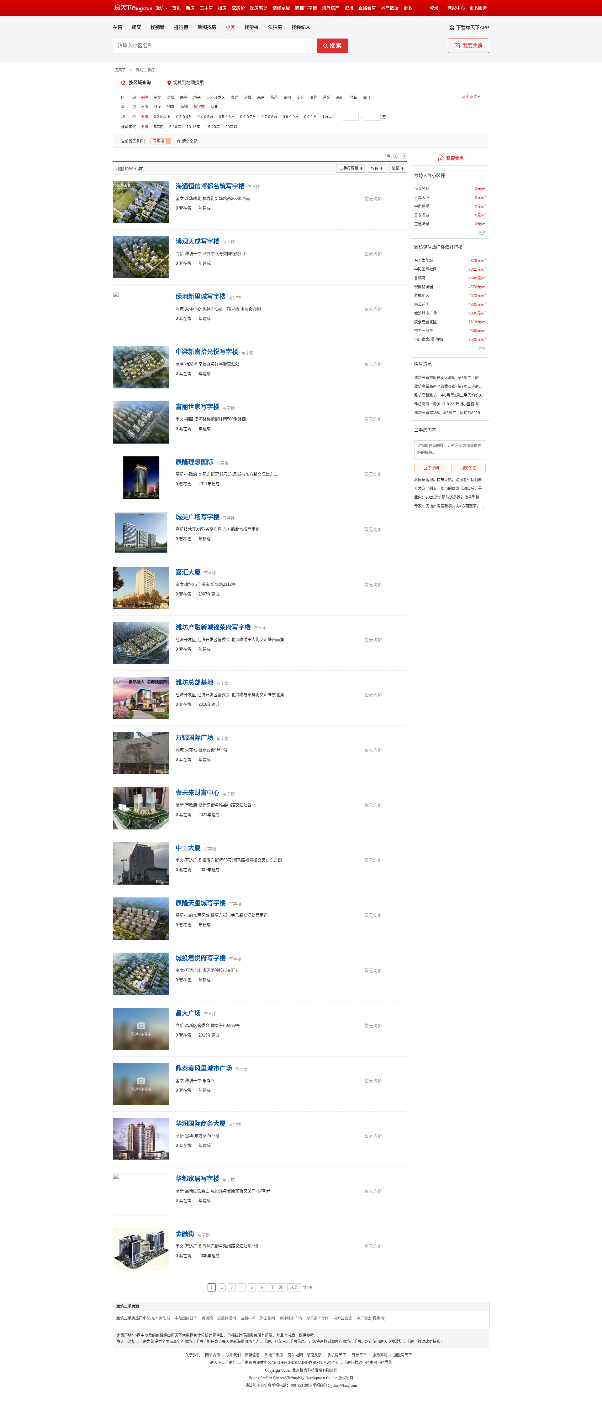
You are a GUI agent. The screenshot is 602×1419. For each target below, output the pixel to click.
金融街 (185, 1233)
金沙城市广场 (425, 313)
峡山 (366, 98)
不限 (144, 98)
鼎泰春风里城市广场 (204, 1068)
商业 (214, 107)
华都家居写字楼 (197, 1178)
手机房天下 (337, 1355)
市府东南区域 (197, 915)
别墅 (171, 107)
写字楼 (199, 107)
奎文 (157, 98)
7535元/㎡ (477, 339)
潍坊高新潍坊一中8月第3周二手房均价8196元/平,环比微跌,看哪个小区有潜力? (479, 395)
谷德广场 (213, 529)
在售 (117, 27)
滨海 (353, 98)
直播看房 (367, 8)
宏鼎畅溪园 (423, 287)
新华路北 (193, 198)
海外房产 (331, 8)
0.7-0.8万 (269, 117)
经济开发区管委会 (213, 639)
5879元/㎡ (477, 260)
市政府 (191, 474)
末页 (294, 1287)
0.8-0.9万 (290, 117)
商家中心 (456, 8)
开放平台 (360, 1355)
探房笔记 (258, 8)
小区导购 (384, 1362)
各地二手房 (273, 1355)
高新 (340, 98)
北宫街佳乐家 (197, 584)
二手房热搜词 (351, 1362)
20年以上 (233, 127)
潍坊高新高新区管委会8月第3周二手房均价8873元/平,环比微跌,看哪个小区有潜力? (483, 386)
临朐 (313, 98)
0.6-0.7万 (248, 117)
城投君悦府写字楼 (201, 958)
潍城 (170, 98)
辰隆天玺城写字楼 (201, 903)
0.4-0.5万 (205, 117)
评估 (260, 1362)
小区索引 (369, 1362)
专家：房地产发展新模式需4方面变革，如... (450, 506)
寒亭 (183, 98)
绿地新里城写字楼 (201, 296)
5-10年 (175, 127)
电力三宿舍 (423, 331)
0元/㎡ (480, 189)
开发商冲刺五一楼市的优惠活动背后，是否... (451, 488)
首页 (176, 8)
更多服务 (478, 8)
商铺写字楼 (306, 8)
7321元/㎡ (477, 269)
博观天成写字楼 (197, 241)
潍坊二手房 (145, 70)
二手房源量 (349, 168)
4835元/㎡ (477, 304)
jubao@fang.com (344, 1385)
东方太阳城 (423, 260)
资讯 (349, 8)
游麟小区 (421, 296)
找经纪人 (301, 27)
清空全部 (189, 141)
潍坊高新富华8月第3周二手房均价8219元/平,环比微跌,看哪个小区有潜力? (476, 413)
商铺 (184, 107)
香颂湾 (419, 278)
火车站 (191, 749)
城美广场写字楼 (197, 517)
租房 (222, 8)
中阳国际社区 (425, 269)
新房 (190, 8)
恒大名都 (421, 189)
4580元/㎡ (477, 278)
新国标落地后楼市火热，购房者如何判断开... (451, 480)
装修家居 (281, 8)
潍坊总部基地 (194, 682)
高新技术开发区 (190, 529)
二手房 (206, 8)
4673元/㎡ (477, 296)
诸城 (247, 98)
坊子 (197, 98)
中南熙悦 (421, 206)
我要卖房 (455, 158)
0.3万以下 (162, 117)
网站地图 (295, 1355)
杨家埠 (191, 363)
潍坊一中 (193, 253)
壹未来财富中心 (197, 792)
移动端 (423, 1341)
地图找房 (207, 27)
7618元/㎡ (477, 322)
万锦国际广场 (194, 737)
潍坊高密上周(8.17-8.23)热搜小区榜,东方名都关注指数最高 (463, 404)
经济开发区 (215, 98)
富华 (189, 1135)
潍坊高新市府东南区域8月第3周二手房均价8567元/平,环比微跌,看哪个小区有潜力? (483, 378)
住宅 (157, 107)
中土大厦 (188, 848)
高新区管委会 (197, 1025)
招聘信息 (252, 1355)
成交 (136, 27)
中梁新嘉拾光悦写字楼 (207, 351)
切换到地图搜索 (188, 82)
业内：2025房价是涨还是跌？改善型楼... (448, 497)
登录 (434, 8)
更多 (482, 233)
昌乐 (326, 98)
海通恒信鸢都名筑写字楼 (210, 186)
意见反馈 (314, 1355)
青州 (287, 98)
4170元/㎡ (477, 287)
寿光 (234, 98)
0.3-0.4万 (184, 117)
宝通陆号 (421, 224)
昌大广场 (188, 1013)
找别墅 (157, 27)
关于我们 (193, 1355)
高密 (261, 98)
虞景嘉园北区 (425, 322)
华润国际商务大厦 (201, 1123)
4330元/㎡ (477, 313)
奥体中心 (193, 308)
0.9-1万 (310, 117)
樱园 (189, 419)
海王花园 (421, 304)
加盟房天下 (403, 1355)
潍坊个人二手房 (258, 1341)
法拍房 (275, 27)
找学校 (252, 27)
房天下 (120, 70)
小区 (267, 1362)
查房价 (238, 8)
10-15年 (193, 127)
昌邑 (274, 98)
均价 (374, 168)
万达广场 (193, 860)
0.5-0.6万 (227, 117)
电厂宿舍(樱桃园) (428, 339)
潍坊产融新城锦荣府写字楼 (213, 627)
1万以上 (329, 117)
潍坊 (160, 8)
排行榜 (181, 27)
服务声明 (380, 1355)
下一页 (276, 1287)
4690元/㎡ (477, 331)
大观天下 (421, 197)
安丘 (300, 98)
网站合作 (212, 1355)
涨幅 (395, 168)
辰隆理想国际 (194, 462)
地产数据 (390, 8)
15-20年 (213, 127)
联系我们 (233, 1355)
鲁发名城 (421, 215)
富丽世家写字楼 (197, 406)
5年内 (159, 127)
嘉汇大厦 (188, 572)
